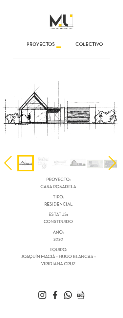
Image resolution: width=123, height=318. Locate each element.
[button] (112, 163)
